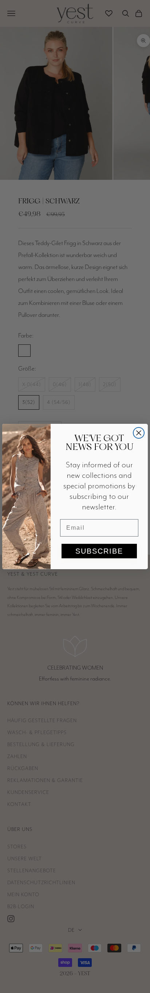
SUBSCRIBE (99, 551)
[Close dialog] (138, 432)
